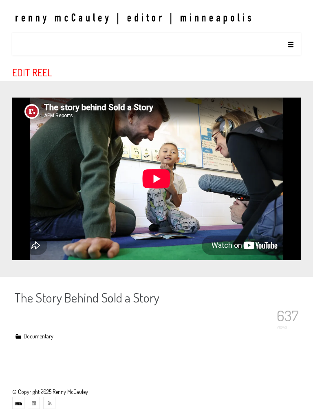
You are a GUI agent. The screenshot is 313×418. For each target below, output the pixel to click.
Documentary (38, 336)
